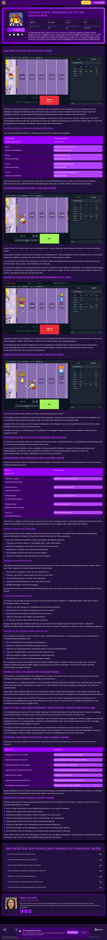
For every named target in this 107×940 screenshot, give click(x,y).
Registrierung (98, 2)
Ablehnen (83, 932)
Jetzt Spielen (16, 30)
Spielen (86, 2)
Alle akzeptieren (72, 932)
